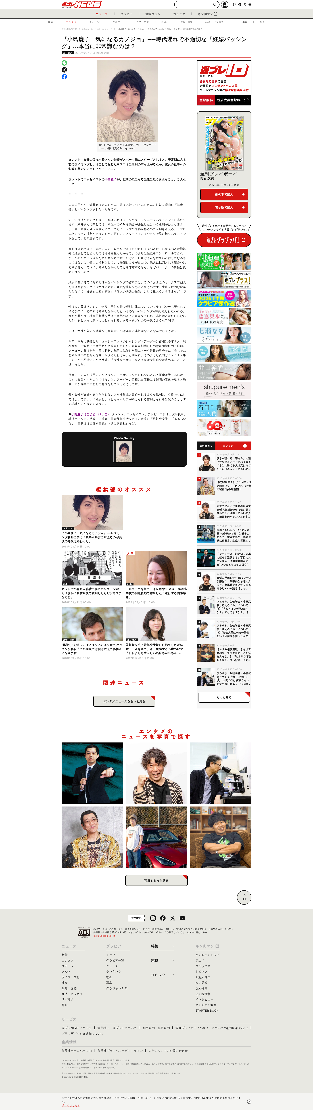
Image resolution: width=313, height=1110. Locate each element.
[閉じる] (249, 1102)
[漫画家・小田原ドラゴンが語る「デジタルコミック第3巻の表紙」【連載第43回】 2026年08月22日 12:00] (156, 837)
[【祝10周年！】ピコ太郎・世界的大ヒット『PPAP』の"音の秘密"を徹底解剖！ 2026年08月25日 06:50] (92, 837)
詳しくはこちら (71, 1105)
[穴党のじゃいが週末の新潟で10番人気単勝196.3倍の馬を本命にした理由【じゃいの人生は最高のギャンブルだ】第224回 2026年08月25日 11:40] (156, 773)
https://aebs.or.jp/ (104, 935)
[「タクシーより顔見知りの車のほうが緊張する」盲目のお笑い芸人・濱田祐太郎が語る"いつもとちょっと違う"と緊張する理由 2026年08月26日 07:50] (92, 773)
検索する (215, 5)
